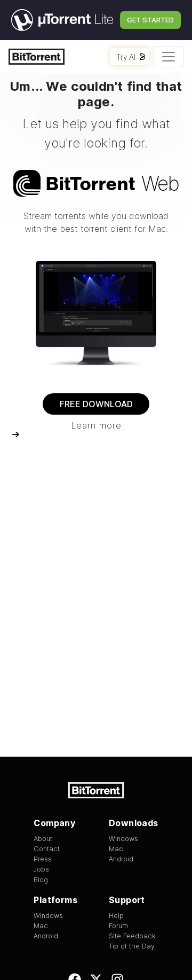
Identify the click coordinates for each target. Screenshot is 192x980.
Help (116, 916)
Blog (41, 880)
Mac (116, 849)
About (43, 839)
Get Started (150, 19)
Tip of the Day (132, 946)
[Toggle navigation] (168, 56)
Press (43, 859)
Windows (123, 839)
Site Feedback (132, 936)
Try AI (125, 56)
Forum (118, 926)
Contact (47, 849)
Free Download (96, 404)
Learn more (96, 425)
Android (121, 859)
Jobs (41, 869)
